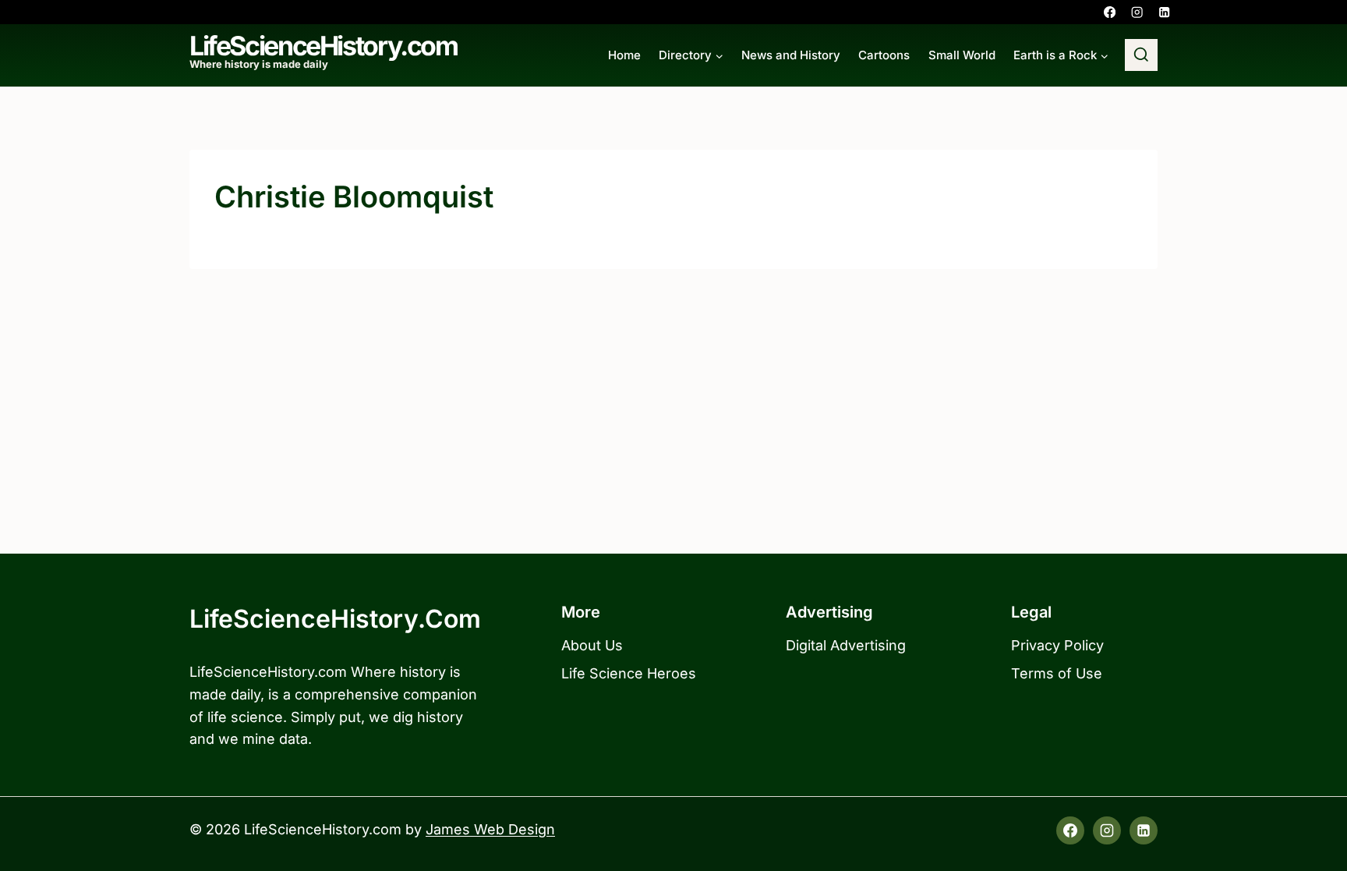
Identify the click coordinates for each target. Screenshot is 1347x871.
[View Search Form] (1141, 55)
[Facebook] (1110, 12)
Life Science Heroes (628, 673)
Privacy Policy (1057, 645)
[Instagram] (1137, 12)
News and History (790, 55)
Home (624, 55)
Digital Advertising (846, 645)
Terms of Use (1056, 673)
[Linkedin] (1164, 12)
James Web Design (490, 829)
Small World (961, 55)
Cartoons (884, 55)
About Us (592, 645)
